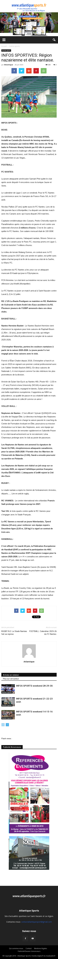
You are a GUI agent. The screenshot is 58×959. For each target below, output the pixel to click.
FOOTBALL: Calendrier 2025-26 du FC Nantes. (43, 632)
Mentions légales (40, 948)
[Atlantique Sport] (29, 6)
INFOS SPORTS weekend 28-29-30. (34, 685)
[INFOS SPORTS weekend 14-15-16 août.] (8, 714)
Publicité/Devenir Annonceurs (29, 951)
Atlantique (8, 65)
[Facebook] (25, 938)
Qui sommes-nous (16, 948)
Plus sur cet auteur (11, 679)
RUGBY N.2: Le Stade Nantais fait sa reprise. (14, 632)
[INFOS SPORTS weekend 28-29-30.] (8, 689)
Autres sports (6, 50)
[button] (54, 39)
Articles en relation (11, 675)
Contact (29, 948)
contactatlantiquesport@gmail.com (36, 922)
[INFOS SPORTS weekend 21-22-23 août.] (8, 701)
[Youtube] (32, 938)
